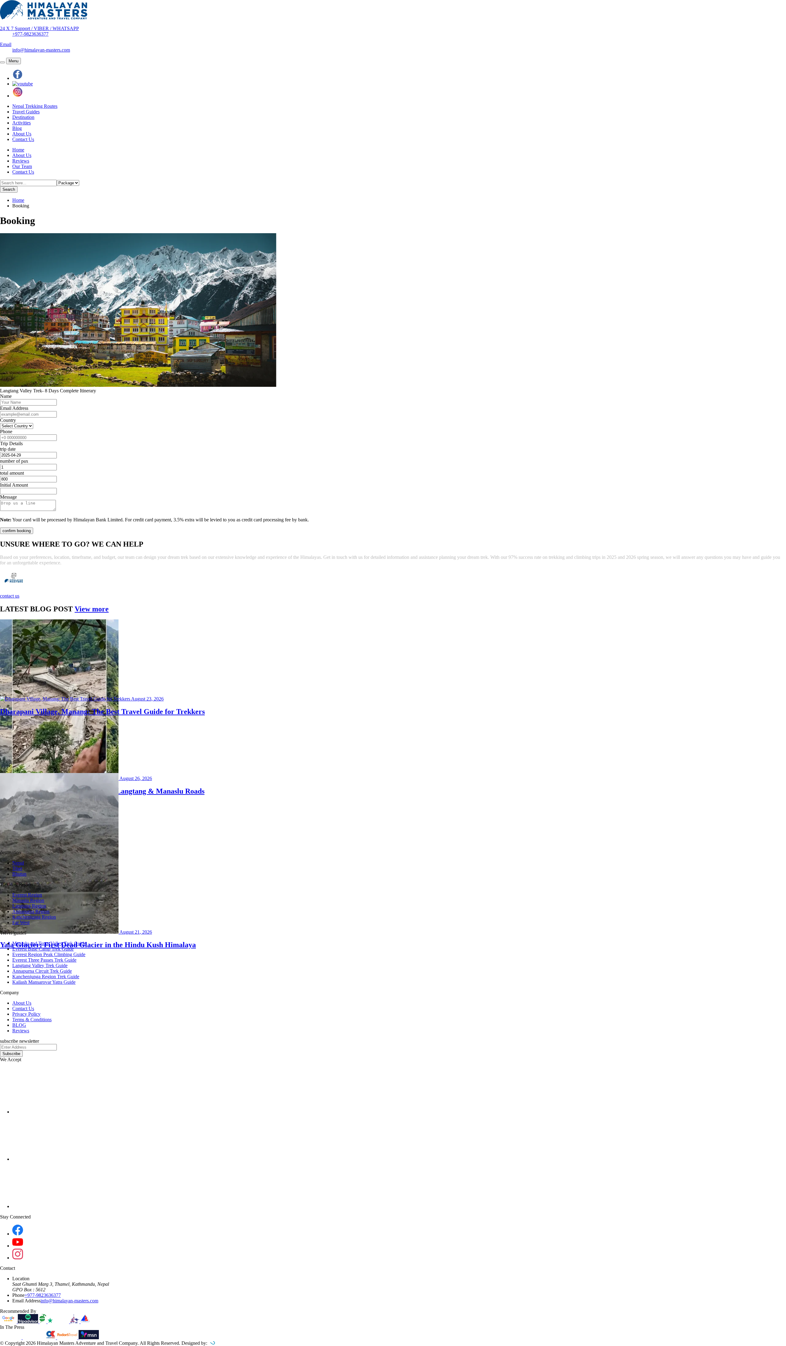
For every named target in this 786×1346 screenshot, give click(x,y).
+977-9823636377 (30, 34)
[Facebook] (17, 1233)
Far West (20, 922)
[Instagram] (17, 1257)
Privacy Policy (26, 1014)
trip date (8, 449)
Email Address (14, 408)
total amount (12, 473)
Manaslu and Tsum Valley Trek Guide (49, 943)
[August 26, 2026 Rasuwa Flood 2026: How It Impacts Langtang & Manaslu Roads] (393, 657)
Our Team (22, 166)
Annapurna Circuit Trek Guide (42, 971)
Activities (21, 122)
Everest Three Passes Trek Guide (44, 960)
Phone (6, 431)
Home (18, 149)
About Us (21, 133)
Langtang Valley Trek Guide (40, 965)
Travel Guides (26, 111)
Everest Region (27, 894)
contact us (9, 595)
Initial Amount (14, 485)
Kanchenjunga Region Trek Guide (45, 976)
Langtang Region (29, 905)
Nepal (18, 862)
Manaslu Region (28, 900)
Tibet (17, 868)
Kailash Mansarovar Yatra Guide (44, 982)
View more (92, 609)
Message (8, 497)
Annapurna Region (30, 911)
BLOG (19, 1025)
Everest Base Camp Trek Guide (43, 949)
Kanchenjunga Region (34, 917)
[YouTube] (17, 1245)
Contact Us (23, 139)
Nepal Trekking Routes (34, 106)
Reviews (20, 160)
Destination (23, 117)
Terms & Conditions (32, 1019)
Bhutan (19, 874)
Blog (17, 128)
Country (8, 420)
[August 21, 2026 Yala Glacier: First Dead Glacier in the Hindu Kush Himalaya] (393, 811)
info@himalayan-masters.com (41, 50)
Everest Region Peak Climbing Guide (48, 954)
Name (6, 396)
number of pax (14, 461)
